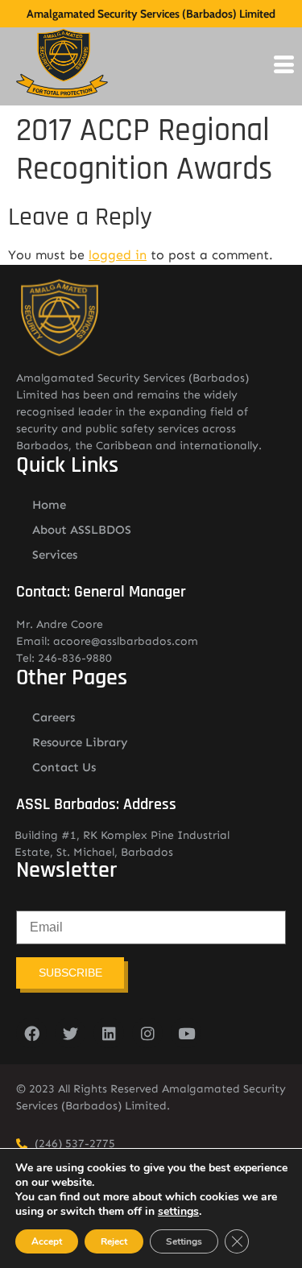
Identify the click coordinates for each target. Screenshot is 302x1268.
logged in (118, 254)
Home (49, 505)
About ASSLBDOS (81, 529)
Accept (46, 1241)
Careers (53, 717)
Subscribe (70, 972)
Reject (114, 1241)
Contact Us (64, 767)
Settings (184, 1241)
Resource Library (80, 742)
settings (178, 1211)
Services (54, 554)
